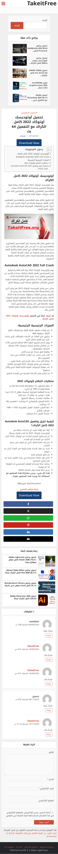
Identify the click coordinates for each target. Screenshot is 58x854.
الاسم (50, 779)
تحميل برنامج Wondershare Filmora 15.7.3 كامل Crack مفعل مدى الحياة (20, 584)
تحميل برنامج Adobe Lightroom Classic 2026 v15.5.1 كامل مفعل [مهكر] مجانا (22, 559)
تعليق (51, 752)
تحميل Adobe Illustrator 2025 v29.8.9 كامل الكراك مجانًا (23, 597)
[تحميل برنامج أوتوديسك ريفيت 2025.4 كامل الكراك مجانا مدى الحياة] (19, 61)
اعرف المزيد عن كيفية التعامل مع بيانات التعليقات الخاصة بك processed (31, 834)
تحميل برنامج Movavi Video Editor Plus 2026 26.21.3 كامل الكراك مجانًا (20, 571)
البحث (44, 20)
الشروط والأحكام (31, 847)
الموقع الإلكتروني (46, 800)
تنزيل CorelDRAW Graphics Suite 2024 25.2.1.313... (38, 85)
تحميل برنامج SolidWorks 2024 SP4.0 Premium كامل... (37, 48)
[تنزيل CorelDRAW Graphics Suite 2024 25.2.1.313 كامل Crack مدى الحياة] (19, 85)
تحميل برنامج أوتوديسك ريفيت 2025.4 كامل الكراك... (38, 60)
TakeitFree (42, 3)
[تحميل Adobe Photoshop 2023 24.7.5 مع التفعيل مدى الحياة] (19, 98)
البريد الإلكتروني (46, 788)
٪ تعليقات (23, 136)
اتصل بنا (19, 847)
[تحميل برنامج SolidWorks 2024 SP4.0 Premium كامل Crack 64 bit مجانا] (19, 48)
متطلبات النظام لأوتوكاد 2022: (36, 163)
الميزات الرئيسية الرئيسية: (38, 160)
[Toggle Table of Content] (47, 150)
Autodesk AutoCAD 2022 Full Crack (32, 157)
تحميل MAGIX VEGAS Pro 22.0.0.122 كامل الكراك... (38, 73)
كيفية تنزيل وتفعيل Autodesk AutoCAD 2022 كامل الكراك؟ (29, 167)
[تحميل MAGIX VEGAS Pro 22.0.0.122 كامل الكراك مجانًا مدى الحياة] (19, 73)
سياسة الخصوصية (47, 847)
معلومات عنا (9, 847)
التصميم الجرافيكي (29, 113)
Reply (49, 635)
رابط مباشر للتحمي (29, 489)
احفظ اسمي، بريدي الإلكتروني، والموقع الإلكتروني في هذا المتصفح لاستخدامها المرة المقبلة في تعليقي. (30, 814)
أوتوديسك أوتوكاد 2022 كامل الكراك (33, 153)
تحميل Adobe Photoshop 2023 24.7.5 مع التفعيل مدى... (37, 97)
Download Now (29, 143)
